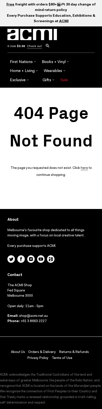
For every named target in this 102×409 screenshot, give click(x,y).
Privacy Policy (38, 358)
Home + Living (23, 71)
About (13, 219)
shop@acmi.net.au (33, 316)
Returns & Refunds (74, 352)
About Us (18, 352)
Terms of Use (62, 358)
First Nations (22, 62)
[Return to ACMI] (50, 259)
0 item (16, 46)
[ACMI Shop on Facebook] (21, 259)
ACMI (64, 21)
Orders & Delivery (42, 352)
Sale (64, 80)
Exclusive (18, 80)
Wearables (53, 71)
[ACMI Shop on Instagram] (31, 259)
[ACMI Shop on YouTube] (41, 259)
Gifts (47, 80)
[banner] (32, 37)
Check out (34, 46)
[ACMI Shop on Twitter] (11, 259)
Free (10, 4)
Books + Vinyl (54, 62)
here (84, 168)
